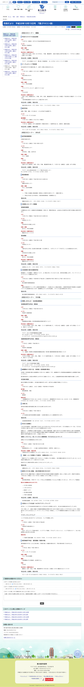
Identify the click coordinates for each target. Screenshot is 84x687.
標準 (10, 2)
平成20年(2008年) (31, 16)
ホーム (9, 16)
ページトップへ (77, 654)
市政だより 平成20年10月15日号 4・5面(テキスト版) (11, 56)
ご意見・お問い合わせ (75, 2)
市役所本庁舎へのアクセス (36, 676)
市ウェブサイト (59, 676)
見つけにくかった (31, 588)
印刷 (66, 29)
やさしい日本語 (36, 2)
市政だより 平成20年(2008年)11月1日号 (16, 619)
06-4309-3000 (42, 670)
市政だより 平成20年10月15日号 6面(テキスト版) (11, 62)
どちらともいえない (20, 588)
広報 (17, 16)
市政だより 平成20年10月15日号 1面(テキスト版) (11, 40)
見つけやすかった (10, 588)
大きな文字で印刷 (75, 29)
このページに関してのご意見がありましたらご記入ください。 (20, 591)
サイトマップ (24, 676)
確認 (42, 603)
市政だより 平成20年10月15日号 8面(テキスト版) (11, 73)
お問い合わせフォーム (9, 637)
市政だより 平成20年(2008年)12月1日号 (16, 614)
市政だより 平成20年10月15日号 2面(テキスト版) (11, 45)
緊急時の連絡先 (35, 678)
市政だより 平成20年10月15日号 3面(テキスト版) (11, 51)
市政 (14, 16)
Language (44, 2)
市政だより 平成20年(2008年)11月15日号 (17, 616)
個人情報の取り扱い (48, 676)
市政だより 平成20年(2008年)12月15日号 (17, 612)
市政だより (22, 16)
